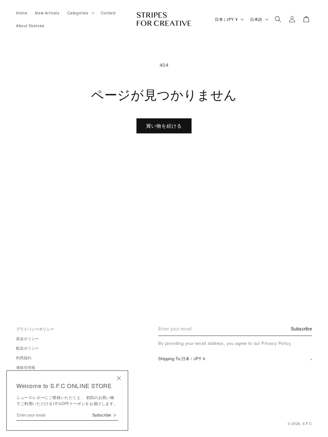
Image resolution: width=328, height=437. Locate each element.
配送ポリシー (27, 348)
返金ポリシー (27, 338)
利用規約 (23, 357)
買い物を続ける (164, 125)
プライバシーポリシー (35, 328)
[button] (80, 12)
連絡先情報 (25, 367)
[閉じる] (119, 379)
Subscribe (301, 328)
